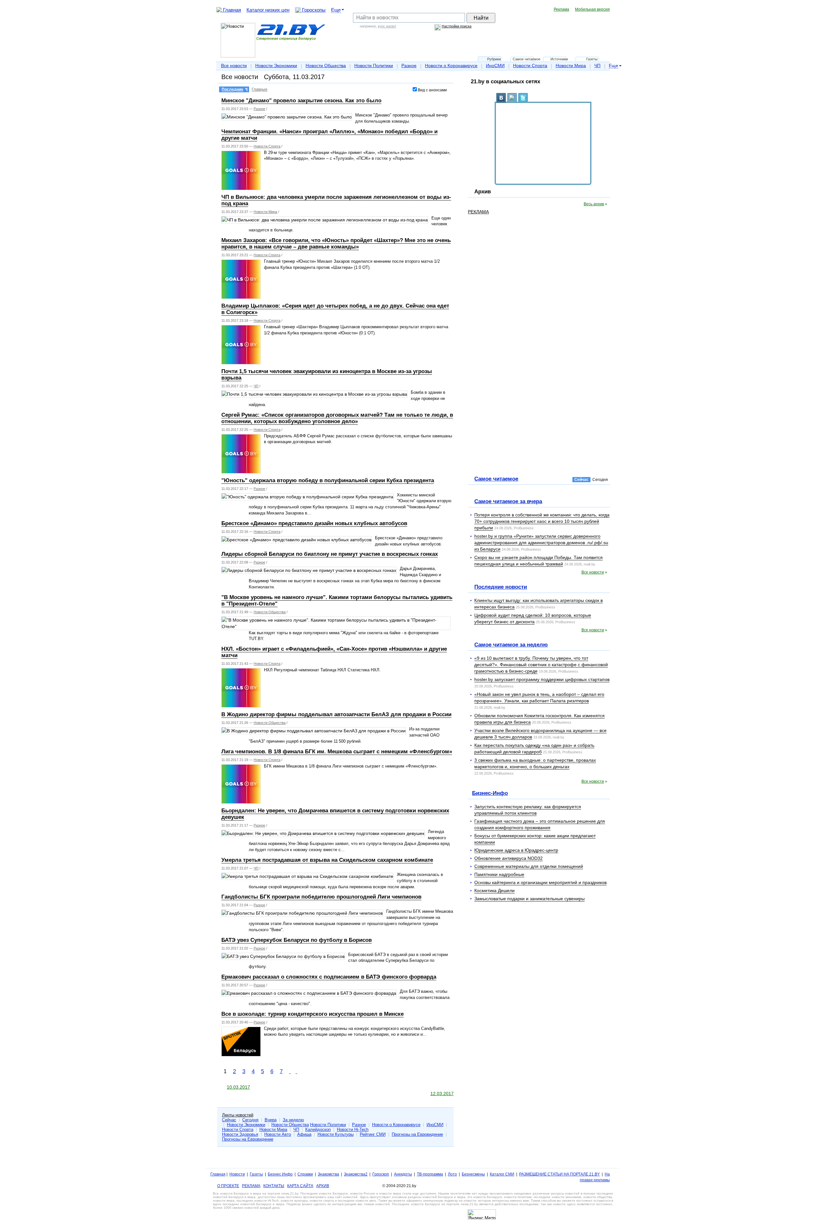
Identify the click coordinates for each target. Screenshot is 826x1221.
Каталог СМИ (502, 1174)
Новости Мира (571, 65)
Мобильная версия (592, 9)
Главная (231, 10)
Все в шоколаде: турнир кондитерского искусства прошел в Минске (312, 1014)
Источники (559, 59)
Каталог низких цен (268, 10)
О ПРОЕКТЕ (228, 1186)
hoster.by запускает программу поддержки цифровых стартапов (541, 679)
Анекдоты (403, 1174)
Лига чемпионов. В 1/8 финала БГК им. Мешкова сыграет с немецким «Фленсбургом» (336, 751)
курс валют (387, 26)
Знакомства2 (356, 1174)
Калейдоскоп (318, 1129)
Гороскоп (380, 1174)
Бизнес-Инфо (490, 793)
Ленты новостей (237, 1115)
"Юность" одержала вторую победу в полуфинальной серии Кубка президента (327, 480)
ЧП (597, 65)
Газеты (592, 59)
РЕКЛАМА (478, 211)
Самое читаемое (526, 59)
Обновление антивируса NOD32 (508, 858)
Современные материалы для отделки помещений (528, 866)
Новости (237, 1174)
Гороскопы (313, 10)
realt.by (589, 564)
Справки (305, 1174)
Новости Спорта (530, 65)
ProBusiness (524, 528)
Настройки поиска (456, 26)
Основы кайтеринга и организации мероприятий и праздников (540, 882)
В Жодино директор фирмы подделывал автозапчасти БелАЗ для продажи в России (336, 714)
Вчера (271, 1119)
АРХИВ (322, 1186)
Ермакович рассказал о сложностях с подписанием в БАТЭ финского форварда (328, 977)
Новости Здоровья (240, 1134)
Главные (259, 89)
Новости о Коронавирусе (451, 65)
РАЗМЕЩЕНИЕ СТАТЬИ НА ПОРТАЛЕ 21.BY (559, 1174)
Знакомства (328, 1174)
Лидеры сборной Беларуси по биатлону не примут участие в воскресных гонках (329, 554)
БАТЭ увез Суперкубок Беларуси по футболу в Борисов (296, 940)
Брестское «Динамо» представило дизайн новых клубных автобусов (314, 523)
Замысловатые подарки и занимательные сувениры (529, 898)
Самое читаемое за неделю (511, 644)
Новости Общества (326, 65)
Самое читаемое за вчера (508, 501)
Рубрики (494, 59)
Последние (232, 89)
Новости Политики (373, 65)
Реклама (561, 9)
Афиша (304, 1134)
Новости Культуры (335, 1134)
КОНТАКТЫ (273, 1186)
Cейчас (581, 479)
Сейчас (229, 1119)
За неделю (293, 1119)
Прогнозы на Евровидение (417, 1134)
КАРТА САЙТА (300, 1186)
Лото (452, 1174)
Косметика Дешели (494, 890)
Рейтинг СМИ (373, 1134)
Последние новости (500, 587)
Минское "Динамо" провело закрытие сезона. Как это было (301, 100)
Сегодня (250, 1119)
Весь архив (594, 204)
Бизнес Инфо (280, 1174)
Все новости (234, 65)
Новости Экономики (276, 65)
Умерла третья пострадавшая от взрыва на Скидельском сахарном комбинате (327, 860)
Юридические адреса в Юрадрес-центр (516, 850)
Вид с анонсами (432, 90)
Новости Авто (277, 1134)
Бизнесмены (473, 1174)
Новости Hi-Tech (352, 1129)
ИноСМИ (495, 65)
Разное (409, 65)
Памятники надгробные (499, 874)
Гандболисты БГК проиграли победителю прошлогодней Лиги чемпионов (321, 897)
